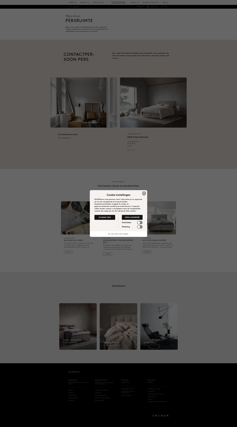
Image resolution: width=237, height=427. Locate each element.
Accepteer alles (105, 217)
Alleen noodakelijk (132, 217)
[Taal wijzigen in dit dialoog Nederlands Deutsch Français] (143, 193)
